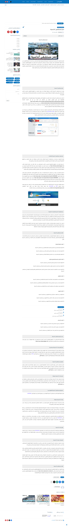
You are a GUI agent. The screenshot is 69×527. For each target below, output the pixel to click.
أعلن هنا (18, 38)
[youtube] (7, 1)
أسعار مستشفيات (10, 80)
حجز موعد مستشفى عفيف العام (57, 316)
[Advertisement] (34, 14)
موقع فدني (59, 1)
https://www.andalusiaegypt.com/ (42, 341)
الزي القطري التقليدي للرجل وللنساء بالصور (9, 59)
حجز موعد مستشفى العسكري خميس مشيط (49, 23)
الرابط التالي (42, 355)
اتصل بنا (23, 1)
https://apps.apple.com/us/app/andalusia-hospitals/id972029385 (45, 176)
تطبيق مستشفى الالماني (30, 503)
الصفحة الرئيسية (50, 1)
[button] (60, 482)
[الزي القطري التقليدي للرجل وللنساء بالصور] (17, 59)
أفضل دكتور (17, 80)
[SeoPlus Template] (63, 520)
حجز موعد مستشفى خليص (58, 313)
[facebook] (9, 1)
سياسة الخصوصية (40, 1)
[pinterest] (5, 1)
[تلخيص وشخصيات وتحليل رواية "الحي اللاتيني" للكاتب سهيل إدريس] (17, 64)
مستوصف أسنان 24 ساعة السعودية (59, 504)
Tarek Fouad (60, 32)
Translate (49, 516)
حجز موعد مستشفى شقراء (58, 310)
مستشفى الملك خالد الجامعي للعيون (44, 504)
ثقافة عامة (17, 78)
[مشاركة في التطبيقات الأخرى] (51, 482)
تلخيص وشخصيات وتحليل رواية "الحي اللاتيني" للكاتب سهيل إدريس (10, 65)
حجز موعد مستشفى (60, 27)
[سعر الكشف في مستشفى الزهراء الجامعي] (17, 70)
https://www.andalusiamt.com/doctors (45, 471)
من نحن (45, 1)
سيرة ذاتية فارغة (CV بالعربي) (9, 54)
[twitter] (10, 1)
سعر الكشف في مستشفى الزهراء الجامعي (10, 70)
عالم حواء (17, 82)
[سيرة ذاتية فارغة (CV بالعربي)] (17, 54)
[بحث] (5, 5)
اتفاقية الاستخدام (33, 1)
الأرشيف (27, 1)
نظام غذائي (10, 82)
